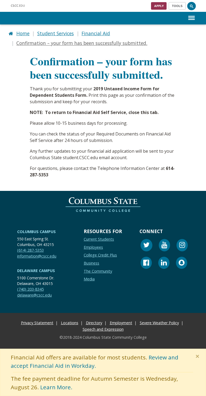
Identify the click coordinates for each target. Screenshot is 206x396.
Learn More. (56, 387)
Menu (191, 13)
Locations (69, 322)
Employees (93, 247)
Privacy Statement (37, 322)
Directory (94, 322)
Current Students (99, 239)
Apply (159, 6)
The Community (98, 271)
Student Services (55, 33)
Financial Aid (96, 33)
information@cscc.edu (36, 256)
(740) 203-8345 (30, 289)
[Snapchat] (181, 263)
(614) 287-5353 (30, 250)
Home (23, 33)
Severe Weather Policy (159, 322)
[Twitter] (146, 245)
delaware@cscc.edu (34, 295)
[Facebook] (146, 263)
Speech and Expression (103, 329)
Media (89, 278)
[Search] (191, 6)
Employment (121, 322)
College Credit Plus (100, 255)
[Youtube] (164, 245)
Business (91, 263)
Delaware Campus (36, 270)
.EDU (18, 5)
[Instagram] (182, 245)
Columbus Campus (36, 231)
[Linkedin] (164, 263)
